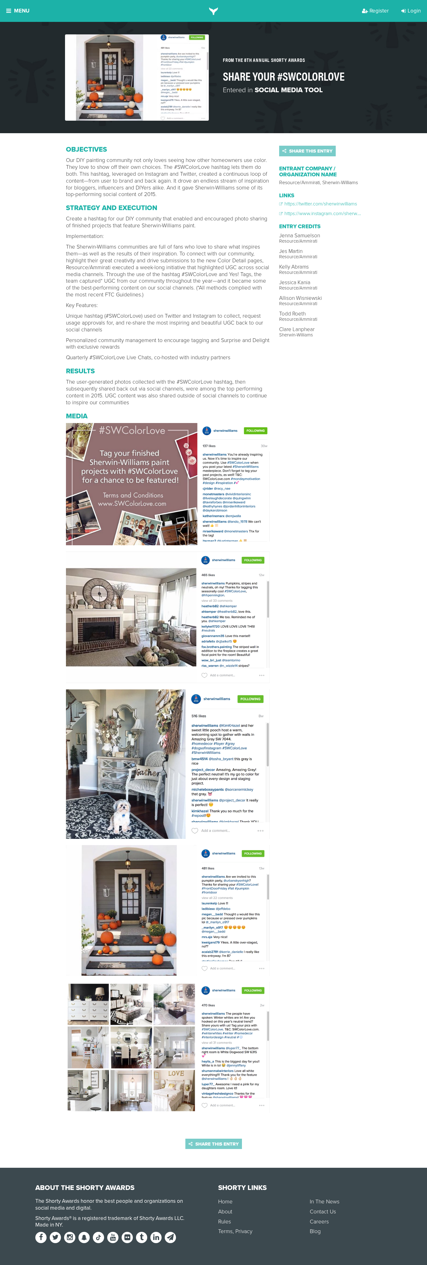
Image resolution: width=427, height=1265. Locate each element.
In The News (324, 1201)
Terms (225, 1231)
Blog (315, 1231)
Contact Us (323, 1211)
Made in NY (48, 1225)
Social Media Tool (289, 90)
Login (414, 11)
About (225, 1211)
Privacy (243, 1231)
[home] (214, 11)
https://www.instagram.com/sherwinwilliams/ (331, 213)
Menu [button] (21, 11)
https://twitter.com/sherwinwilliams (320, 204)
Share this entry (310, 151)
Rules (224, 1221)
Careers (319, 1221)
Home (225, 1201)
